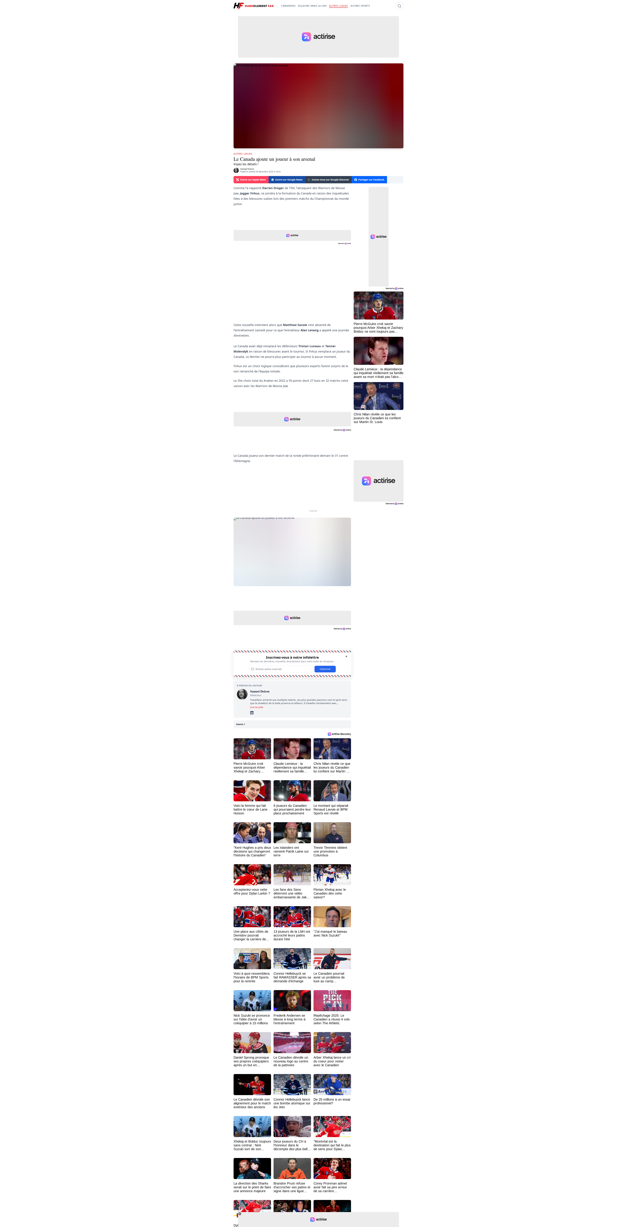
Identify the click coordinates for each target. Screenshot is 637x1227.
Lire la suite (256, 707)
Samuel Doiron (247, 169)
